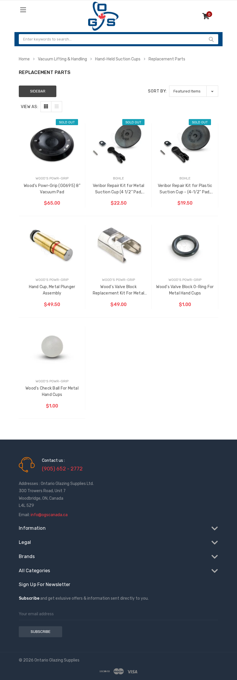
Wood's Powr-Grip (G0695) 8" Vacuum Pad (52, 188)
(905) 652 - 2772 (62, 469)
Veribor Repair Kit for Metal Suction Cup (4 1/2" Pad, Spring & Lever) (119, 189)
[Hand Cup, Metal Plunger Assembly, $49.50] (52, 245)
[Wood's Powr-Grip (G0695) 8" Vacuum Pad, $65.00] (52, 144)
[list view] (56, 106)
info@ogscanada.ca (49, 514)
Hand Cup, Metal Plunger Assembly (52, 290)
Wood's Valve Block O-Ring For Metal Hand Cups (185, 290)
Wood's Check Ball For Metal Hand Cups (52, 391)
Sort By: (157, 91)
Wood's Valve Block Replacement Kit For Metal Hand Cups (118, 290)
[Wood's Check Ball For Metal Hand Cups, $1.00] (52, 346)
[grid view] (45, 106)
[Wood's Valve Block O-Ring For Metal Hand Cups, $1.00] (185, 245)
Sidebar (37, 91)
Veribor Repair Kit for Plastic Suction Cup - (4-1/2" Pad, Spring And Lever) (185, 189)
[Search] (211, 39)
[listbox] (193, 91)
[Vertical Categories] (38, 10)
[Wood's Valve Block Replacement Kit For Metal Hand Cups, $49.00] (118, 245)
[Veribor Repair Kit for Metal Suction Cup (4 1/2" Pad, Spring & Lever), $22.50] (118, 144)
